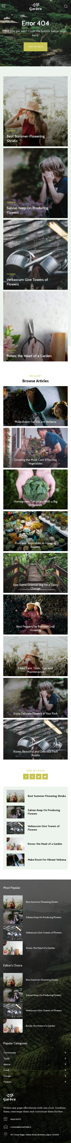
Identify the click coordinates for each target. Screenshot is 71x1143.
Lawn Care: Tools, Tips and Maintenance (35, 670)
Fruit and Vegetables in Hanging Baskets (35, 545)
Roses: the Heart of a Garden (29, 356)
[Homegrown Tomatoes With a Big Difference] (35, 489)
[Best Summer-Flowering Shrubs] (35, 111)
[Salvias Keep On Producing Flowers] (35, 183)
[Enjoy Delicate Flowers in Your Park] (35, 698)
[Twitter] (39, 776)
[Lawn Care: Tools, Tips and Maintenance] (35, 656)
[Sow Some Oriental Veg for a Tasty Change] (35, 573)
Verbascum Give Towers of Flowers (27, 281)
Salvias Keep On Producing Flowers (27, 210)
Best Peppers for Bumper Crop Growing (35, 628)
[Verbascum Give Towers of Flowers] (35, 255)
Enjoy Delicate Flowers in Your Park (35, 713)
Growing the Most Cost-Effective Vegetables (35, 461)
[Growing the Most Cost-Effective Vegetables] (35, 448)
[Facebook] (26, 776)
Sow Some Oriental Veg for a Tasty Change (35, 586)
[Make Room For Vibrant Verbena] (35, 406)
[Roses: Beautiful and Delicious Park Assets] (35, 740)
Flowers (11, 131)
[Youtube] (45, 776)
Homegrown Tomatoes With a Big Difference (35, 503)
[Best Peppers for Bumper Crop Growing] (35, 615)
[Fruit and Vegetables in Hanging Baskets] (35, 531)
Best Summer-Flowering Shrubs (26, 138)
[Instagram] (32, 776)
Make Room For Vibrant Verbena (35, 422)
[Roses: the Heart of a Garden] (35, 326)
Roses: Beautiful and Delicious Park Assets (35, 753)
